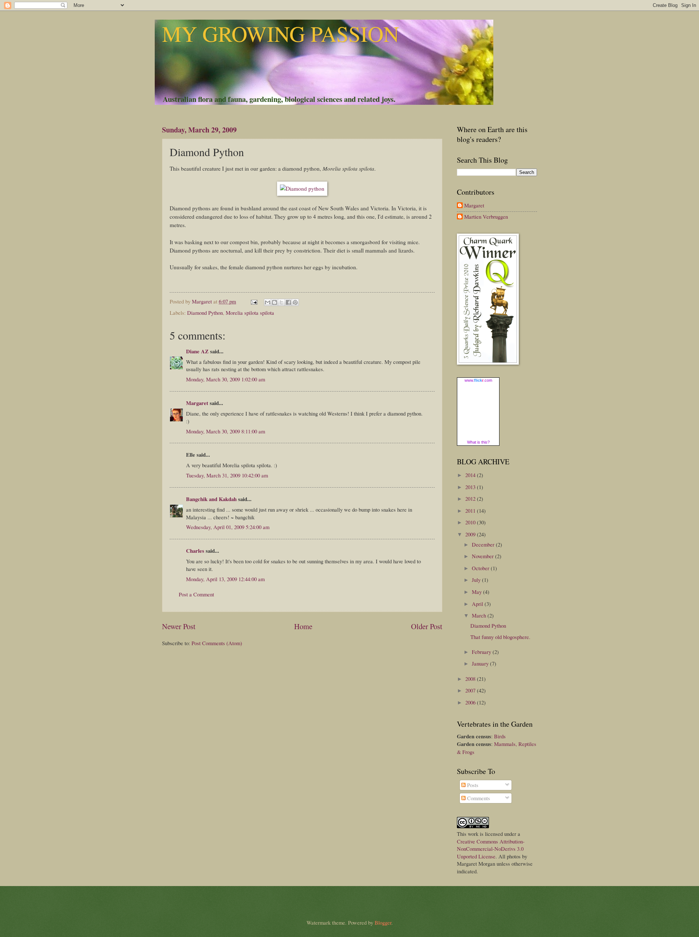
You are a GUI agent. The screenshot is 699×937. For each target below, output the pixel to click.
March (479, 615)
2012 (471, 498)
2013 (471, 487)
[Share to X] (281, 302)
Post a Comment (196, 594)
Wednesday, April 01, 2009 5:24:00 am (227, 527)
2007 (471, 690)
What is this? (478, 442)
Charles (195, 551)
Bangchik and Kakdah (211, 499)
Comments (478, 798)
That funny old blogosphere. (500, 636)
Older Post (426, 626)
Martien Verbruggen (486, 217)
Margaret (197, 403)
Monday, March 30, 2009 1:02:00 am (225, 379)
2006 (471, 702)
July (477, 579)
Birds (500, 736)
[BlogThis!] (274, 302)
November (483, 556)
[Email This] (267, 302)
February (482, 651)
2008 (471, 678)
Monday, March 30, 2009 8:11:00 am (225, 431)
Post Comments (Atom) (216, 643)
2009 (471, 534)
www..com (478, 380)
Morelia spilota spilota (250, 312)
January (481, 663)
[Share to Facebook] (288, 302)
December (484, 544)
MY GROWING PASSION (280, 33)
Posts (472, 785)
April (478, 603)
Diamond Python (205, 312)
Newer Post (179, 626)
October (481, 568)
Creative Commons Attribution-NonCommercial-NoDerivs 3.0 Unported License (491, 849)
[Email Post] (253, 301)
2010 (471, 522)
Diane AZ (197, 351)
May (477, 591)
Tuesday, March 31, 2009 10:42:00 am (227, 475)
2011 (471, 510)
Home (303, 626)
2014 (471, 475)
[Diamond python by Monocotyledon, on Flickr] (302, 188)
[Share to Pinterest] (295, 302)
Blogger (383, 922)
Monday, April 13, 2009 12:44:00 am (225, 579)
